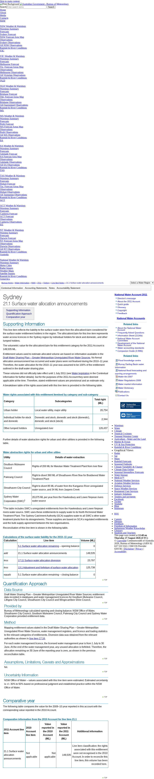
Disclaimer (129, 549)
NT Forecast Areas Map (11, 241)
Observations (6, 40)
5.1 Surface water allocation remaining (38, 546)
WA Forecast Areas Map (11, 126)
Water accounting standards (130, 348)
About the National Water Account (129, 329)
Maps (117, 458)
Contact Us (123, 395)
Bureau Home (7, 283)
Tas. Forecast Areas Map (11, 186)
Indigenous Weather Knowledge (129, 528)
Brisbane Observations (11, 102)
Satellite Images (7, 273)
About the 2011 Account (128, 301)
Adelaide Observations (11, 162)
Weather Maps (7, 271)
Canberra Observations (11, 222)
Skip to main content (10, 1)
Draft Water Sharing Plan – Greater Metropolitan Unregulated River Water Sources (46, 357)
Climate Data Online (124, 469)
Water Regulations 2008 (129, 380)
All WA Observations (10, 135)
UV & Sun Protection (124, 444)
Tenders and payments (125, 496)
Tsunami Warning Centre (126, 436)
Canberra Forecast (8, 213)
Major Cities (6, 265)
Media (3, 15)
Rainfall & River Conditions (13, 48)
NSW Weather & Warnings (13, 26)
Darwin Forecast (8, 238)
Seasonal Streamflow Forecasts (129, 472)
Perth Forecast (7, 124)
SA (1, 140)
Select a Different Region (127, 283)
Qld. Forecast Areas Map (12, 97)
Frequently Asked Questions (130, 332)
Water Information (22, 283)
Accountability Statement (68, 288)
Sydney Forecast (8, 34)
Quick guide (123, 304)
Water (117, 428)
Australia (4, 254)
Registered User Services (126, 491)
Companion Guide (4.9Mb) (130, 351)
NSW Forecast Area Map (12, 37)
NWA (33, 283)
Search (3, 7)
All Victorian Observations (12, 75)
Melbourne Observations (11, 72)
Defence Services (122, 486)
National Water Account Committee (128, 339)
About (3, 12)
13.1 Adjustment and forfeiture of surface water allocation (48, 567)
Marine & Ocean (122, 441)
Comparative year (15, 317)
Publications (123, 391)
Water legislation (80, 373)
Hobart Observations (10, 192)
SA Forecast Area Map (11, 156)
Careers (118, 519)
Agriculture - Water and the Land (130, 439)
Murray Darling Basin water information (129, 366)
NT (1, 224)
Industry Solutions (123, 494)
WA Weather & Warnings (12, 116)
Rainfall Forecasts (122, 461)
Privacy (139, 549)
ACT (2, 200)
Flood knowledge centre (129, 360)
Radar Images (6, 268)
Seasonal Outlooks (123, 464)
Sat (115, 456)
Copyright (122, 310)
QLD (2, 80)
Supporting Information (18, 310)
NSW (2, 20)
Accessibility (120, 551)
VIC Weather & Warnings (12, 56)
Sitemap (118, 521)
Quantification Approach (19, 313)
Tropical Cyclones (123, 433)
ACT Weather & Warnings (12, 205)
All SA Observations (10, 165)
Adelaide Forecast (8, 154)
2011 (39, 283)
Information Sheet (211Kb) (130, 335)
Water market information (130, 384)
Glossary (121, 307)
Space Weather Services (125, 488)
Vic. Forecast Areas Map (11, 67)
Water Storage (121, 475)
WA (2, 110)
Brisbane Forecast (8, 94)
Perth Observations (9, 132)
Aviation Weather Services (126, 483)
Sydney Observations (10, 42)
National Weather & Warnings (14, 260)
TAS (2, 170)
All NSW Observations (11, 45)
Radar (117, 453)
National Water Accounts (131, 318)
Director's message (126, 298)
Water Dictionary (126, 388)
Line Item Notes (57, 283)
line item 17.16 (37, 638)
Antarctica (5, 279)
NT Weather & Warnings (12, 230)
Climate (118, 431)
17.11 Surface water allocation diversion (39, 560)
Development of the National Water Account (131, 344)
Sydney (46, 283)
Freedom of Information (125, 526)
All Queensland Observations (14, 105)
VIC (2, 50)
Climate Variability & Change (128, 467)
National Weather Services (126, 480)
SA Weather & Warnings (11, 146)
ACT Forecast (7, 216)
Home (3, 10)
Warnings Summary (9, 29)
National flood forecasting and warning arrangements (130, 372)
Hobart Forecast (7, 184)
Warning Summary (9, 232)
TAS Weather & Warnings (12, 175)
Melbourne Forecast (9, 64)
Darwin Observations (10, 246)
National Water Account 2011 (131, 294)
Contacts (4, 18)
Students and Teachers (125, 533)
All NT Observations (10, 249)
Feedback (122, 313)
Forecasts (4, 31)
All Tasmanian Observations (13, 194)
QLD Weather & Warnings (13, 86)
